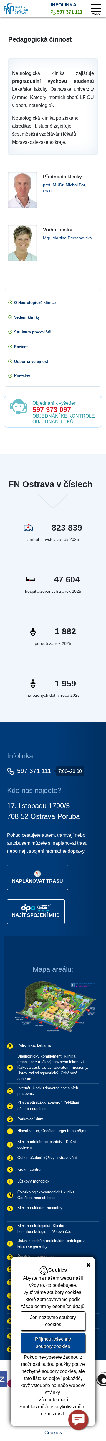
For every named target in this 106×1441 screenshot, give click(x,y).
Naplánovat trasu (37, 881)
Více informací (53, 1399)
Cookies (53, 1432)
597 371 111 (34, 770)
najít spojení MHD (36, 915)
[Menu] (96, 6)
